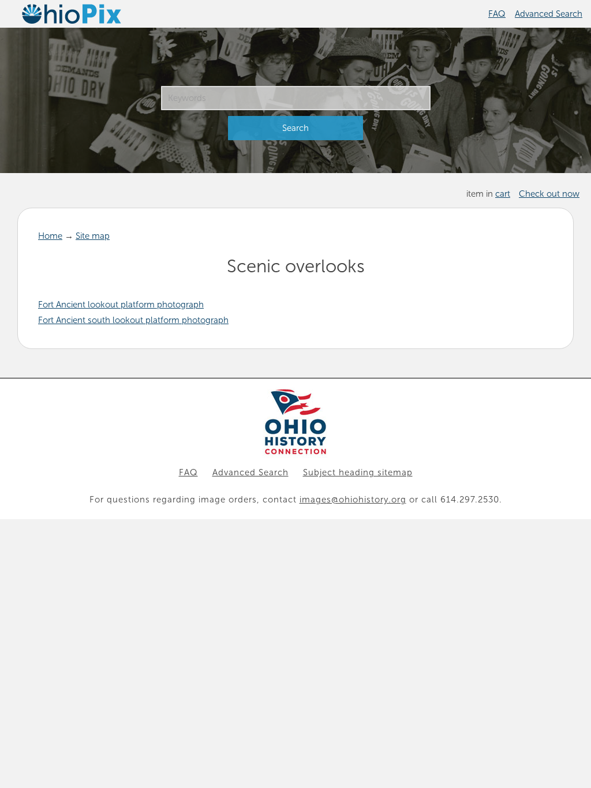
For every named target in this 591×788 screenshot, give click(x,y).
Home (50, 236)
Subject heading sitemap (358, 472)
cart (502, 194)
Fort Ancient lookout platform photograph (121, 304)
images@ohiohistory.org (353, 499)
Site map (93, 236)
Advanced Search (548, 14)
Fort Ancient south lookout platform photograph (133, 320)
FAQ (497, 14)
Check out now (549, 194)
